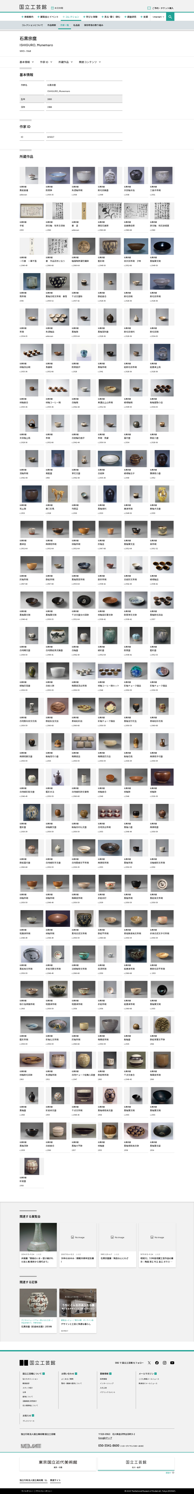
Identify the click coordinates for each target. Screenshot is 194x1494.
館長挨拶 (26, 1383)
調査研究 (131, 16)
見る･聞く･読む (112, 16)
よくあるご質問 (67, 1379)
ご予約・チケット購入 (163, 8)
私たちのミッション (30, 1379)
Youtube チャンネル (172, 1363)
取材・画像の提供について (71, 1383)
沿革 (24, 1392)
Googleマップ (105, 1437)
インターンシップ (106, 1383)
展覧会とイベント (49, 16)
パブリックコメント (107, 1392)
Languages (157, 16)
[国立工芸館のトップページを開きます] (31, 1445)
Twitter (149, 1363)
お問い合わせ (67, 1373)
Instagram (164, 1363)
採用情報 (103, 1379)
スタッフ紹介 (28, 1387)
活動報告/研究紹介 (30, 1401)
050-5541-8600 (108, 1445)
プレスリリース (28, 1421)
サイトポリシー (27, 1491)
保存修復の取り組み (93, 25)
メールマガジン (146, 1373)
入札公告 (103, 1387)
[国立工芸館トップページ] (33, 7)
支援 (145, 16)
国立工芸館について (32, 1373)
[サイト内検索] (170, 17)
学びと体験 (91, 16)
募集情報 (104, 1373)
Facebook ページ (157, 1363)
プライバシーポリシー (43, 1491)
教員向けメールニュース (148, 1383)
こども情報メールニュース (149, 1379)
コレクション (72, 16)
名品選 (76, 25)
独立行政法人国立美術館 (31, 1480)
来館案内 (28, 16)
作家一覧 (64, 25)
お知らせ (27, 1415)
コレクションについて (32, 25)
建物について (28, 1396)
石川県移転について (30, 1405)
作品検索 (51, 25)
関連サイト (55, 1480)
